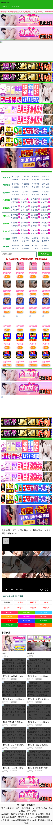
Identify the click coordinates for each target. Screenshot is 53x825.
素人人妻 (24, 207)
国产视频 (14, 199)
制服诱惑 (44, 218)
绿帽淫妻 (9, 616)
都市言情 (14, 230)
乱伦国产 (44, 207)
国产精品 (14, 215)
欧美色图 (24, 226)
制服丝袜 (34, 223)
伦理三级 (14, 202)
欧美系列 (44, 202)
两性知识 (24, 233)
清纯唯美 (24, 223)
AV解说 (24, 199)
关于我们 (21, 805)
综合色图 (44, 226)
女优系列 (24, 202)
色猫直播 (30, 653)
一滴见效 (7, 312)
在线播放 (7, 602)
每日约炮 (7, 294)
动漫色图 (34, 226)
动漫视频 (34, 202)
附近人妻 (9, 625)
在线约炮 (26, 621)
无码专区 (24, 215)
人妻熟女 (14, 218)
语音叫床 (26, 625)
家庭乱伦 (24, 230)
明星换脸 (34, 210)
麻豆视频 (34, 199)
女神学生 (14, 207)
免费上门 (7, 276)
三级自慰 (43, 616)
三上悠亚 (43, 612)
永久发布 (15, 6)
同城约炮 (43, 621)
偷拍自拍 (14, 223)
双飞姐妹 (43, 625)
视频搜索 (45, 254)
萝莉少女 (24, 218)
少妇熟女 (44, 223)
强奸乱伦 (34, 215)
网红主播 (24, 210)
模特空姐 (34, 207)
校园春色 (44, 230)
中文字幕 (44, 199)
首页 (14, 530)
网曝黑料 (44, 210)
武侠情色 (14, 233)
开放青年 (9, 612)
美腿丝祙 (26, 612)
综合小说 (44, 233)
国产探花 (14, 210)
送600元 (7, 330)
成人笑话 (34, 233)
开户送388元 (7, 365)
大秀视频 (34, 218)
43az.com (5, 2)
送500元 (7, 347)
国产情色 (26, 616)
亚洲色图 (14, 226)
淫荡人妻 (34, 230)
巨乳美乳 (44, 215)
